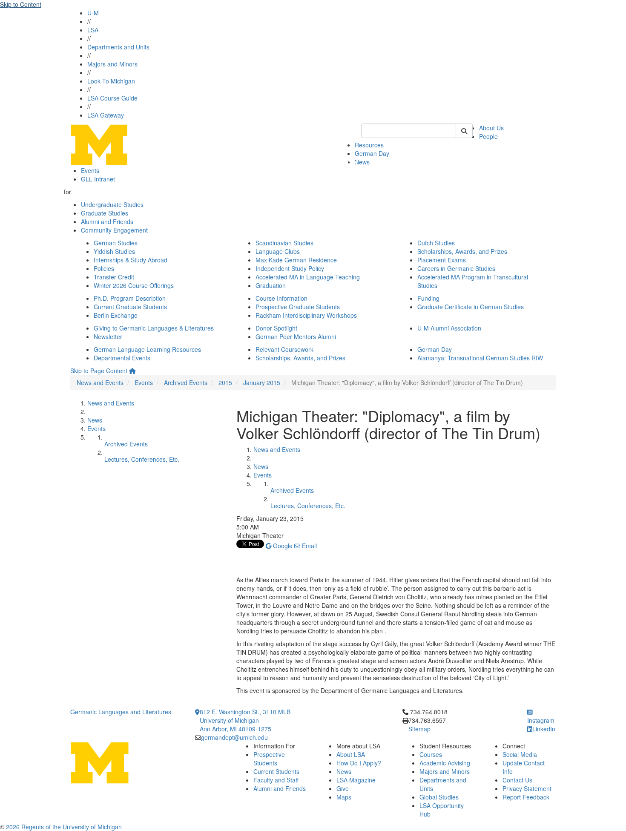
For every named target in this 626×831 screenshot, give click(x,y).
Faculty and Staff (276, 780)
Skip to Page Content (98, 370)
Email (308, 545)
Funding (428, 298)
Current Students (276, 771)
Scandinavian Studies (284, 243)
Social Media (520, 754)
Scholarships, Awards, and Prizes (462, 251)
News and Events (100, 382)
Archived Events (185, 382)
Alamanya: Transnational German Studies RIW (480, 358)
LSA (92, 30)
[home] (132, 370)
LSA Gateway (105, 115)
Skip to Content (20, 4)
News (362, 162)
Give (342, 788)
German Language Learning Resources (147, 349)
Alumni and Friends (107, 221)
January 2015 (261, 382)
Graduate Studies (104, 213)
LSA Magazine (356, 780)
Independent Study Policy (290, 268)
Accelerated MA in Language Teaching (308, 277)
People (488, 136)
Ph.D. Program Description (130, 298)
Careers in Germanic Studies (456, 268)
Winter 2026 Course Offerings (134, 285)
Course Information (281, 298)
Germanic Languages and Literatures (120, 711)
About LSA (350, 754)
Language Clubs (278, 251)
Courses (430, 754)
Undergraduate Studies (112, 204)
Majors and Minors (112, 64)
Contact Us (517, 780)
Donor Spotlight (276, 328)
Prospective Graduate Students (298, 306)
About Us (491, 128)
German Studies (116, 243)
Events (90, 170)
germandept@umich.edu (234, 737)
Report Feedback (526, 797)
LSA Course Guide (112, 98)
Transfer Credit (114, 277)
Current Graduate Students (130, 306)
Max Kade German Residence (296, 260)
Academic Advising (444, 763)
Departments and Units (118, 47)
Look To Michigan (111, 81)
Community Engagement (114, 230)
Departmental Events (122, 358)
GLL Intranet (98, 179)
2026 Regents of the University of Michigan (64, 826)
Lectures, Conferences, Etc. (141, 459)
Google (282, 545)
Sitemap (419, 729)
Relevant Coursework (284, 349)
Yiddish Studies (114, 251)
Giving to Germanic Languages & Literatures (154, 328)
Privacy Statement (527, 788)
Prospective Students (269, 758)
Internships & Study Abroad (130, 260)
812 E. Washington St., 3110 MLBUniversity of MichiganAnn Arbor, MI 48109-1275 (245, 720)
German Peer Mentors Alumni (296, 336)
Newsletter (108, 336)
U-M (93, 13)
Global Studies (439, 797)
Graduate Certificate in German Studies (470, 306)
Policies (104, 268)
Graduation (271, 285)
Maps (343, 797)
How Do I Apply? (358, 763)
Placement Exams (441, 260)
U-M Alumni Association (449, 328)
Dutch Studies (436, 243)
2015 (225, 382)
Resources (369, 145)
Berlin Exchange (116, 315)
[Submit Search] (464, 131)
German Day (372, 153)
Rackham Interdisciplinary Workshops (306, 315)
